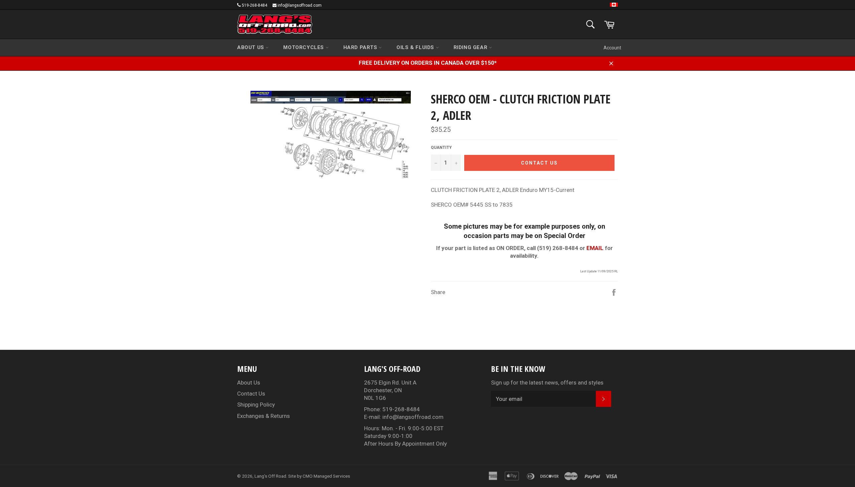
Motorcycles (304, 47)
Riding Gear (471, 47)
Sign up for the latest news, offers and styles (547, 382)
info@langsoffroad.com (300, 5)
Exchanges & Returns (263, 416)
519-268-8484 (254, 5)
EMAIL (595, 248)
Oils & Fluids (416, 47)
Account (612, 47)
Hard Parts (361, 47)
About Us (251, 47)
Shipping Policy (256, 404)
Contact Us (251, 393)
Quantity (441, 147)
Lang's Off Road (270, 476)
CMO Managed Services (326, 476)
